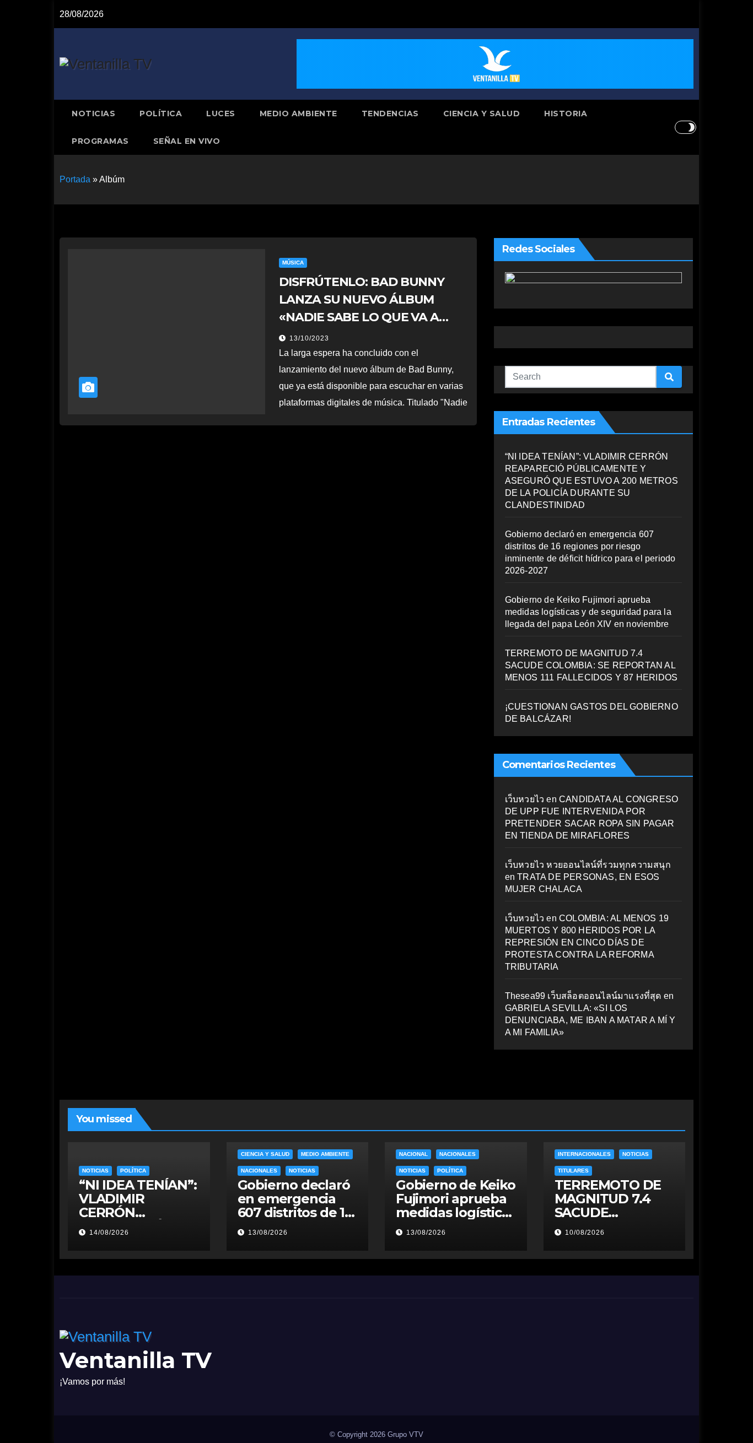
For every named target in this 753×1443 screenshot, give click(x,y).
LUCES (220, 113)
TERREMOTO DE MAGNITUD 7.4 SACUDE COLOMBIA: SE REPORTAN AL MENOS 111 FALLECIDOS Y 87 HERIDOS (591, 665)
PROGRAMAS (100, 141)
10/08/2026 (585, 1232)
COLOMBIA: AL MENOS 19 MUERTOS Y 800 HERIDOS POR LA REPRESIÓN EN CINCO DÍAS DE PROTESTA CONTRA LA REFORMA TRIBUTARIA (587, 942)
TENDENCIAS (390, 113)
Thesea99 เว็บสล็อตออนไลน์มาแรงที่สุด (583, 996)
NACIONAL (413, 1154)
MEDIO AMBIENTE (298, 113)
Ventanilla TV (136, 1360)
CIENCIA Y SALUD (481, 113)
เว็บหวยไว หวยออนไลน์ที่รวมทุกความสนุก (588, 864)
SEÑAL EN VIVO (186, 141)
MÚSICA (293, 263)
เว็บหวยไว (525, 799)
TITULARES (573, 1171)
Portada (75, 179)
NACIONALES (259, 1171)
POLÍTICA (160, 113)
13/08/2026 (268, 1232)
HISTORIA (565, 113)
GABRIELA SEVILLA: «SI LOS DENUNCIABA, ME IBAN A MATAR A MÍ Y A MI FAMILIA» (590, 1020)
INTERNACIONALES (584, 1154)
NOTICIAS (93, 113)
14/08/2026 (109, 1232)
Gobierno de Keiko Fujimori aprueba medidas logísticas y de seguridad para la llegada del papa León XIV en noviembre (588, 612)
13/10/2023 (309, 338)
